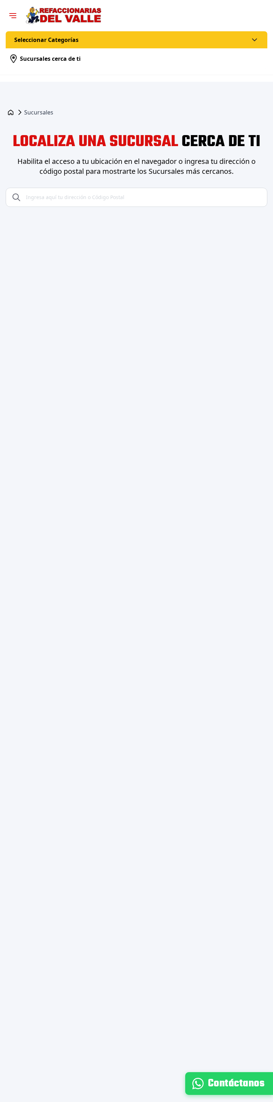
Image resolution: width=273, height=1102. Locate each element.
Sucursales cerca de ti (50, 59)
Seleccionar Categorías (46, 40)
